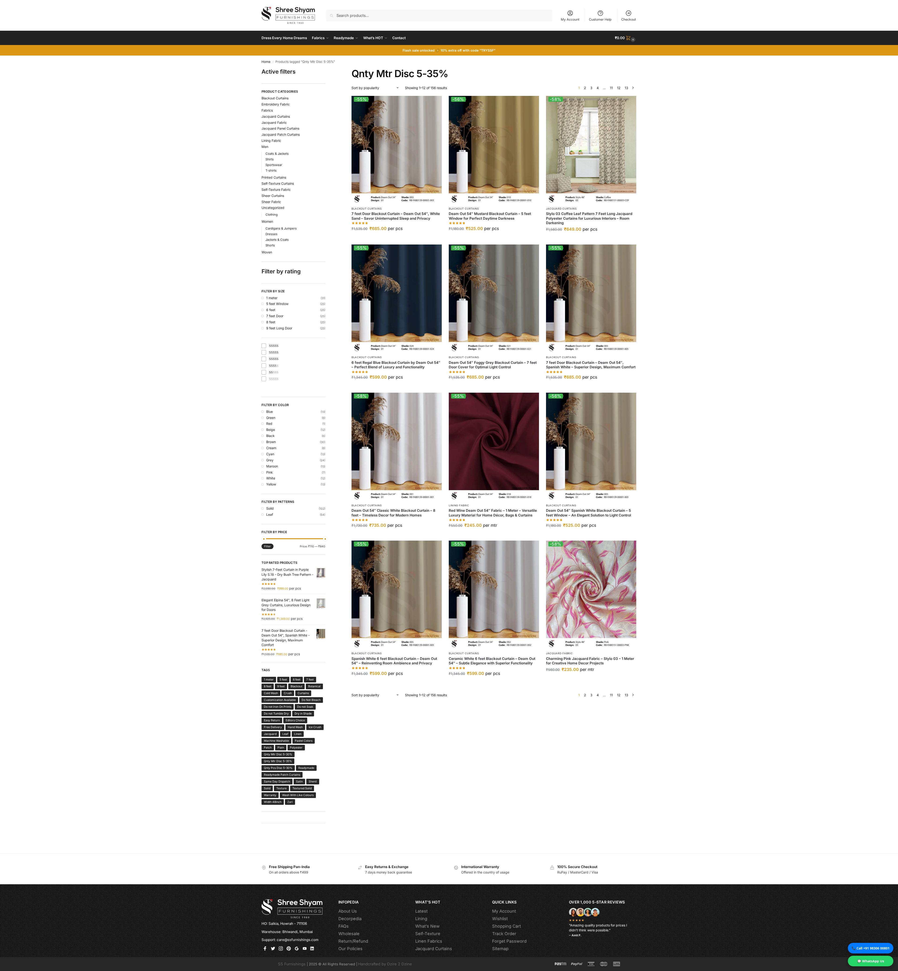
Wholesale (348, 933)
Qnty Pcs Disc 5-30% (278, 768)
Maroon (272, 466)
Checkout (628, 19)
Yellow (271, 484)
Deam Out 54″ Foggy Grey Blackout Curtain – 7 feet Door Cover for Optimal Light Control (493, 364)
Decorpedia (350, 918)
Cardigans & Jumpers (281, 228)
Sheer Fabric (271, 202)
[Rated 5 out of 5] (274, 346)
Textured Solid (302, 788)
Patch (268, 747)
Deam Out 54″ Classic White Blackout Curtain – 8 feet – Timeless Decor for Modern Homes (393, 512)
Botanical (314, 686)
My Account (570, 19)
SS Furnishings (292, 964)
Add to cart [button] (397, 239)
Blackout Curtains (367, 208)
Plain (280, 747)
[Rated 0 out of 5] (274, 379)
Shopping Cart (506, 926)
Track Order (504, 933)
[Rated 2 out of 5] (274, 366)
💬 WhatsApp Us (870, 961)
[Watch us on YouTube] (304, 949)
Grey (269, 460)
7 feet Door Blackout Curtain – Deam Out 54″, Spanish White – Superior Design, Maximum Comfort (591, 364)
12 (619, 88)
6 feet (270, 310)
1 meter (271, 298)
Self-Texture (427, 933)
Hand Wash (295, 727)
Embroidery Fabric (276, 104)
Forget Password (509, 941)
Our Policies (350, 948)
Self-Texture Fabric (276, 190)
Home (266, 62)
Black (270, 436)
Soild (270, 508)
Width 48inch (272, 802)
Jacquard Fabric (559, 653)
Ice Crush (315, 727)
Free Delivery (273, 727)
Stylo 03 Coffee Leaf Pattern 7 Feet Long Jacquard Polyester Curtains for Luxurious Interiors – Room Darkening (589, 218)
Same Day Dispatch (277, 781)
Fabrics (267, 110)
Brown (271, 442)
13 (626, 88)
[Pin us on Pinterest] (288, 949)
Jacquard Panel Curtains (280, 128)
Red (269, 423)
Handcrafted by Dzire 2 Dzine (385, 964)
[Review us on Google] (296, 949)
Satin (299, 781)
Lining (421, 918)
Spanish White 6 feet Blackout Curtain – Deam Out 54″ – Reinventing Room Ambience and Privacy (394, 661)
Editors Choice (295, 720)
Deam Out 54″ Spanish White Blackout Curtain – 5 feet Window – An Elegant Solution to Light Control (588, 512)
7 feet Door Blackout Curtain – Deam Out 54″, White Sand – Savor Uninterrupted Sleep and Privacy (396, 216)
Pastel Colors (303, 740)
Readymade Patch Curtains (282, 774)
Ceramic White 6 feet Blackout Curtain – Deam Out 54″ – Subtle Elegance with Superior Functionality (492, 661)
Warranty (270, 795)
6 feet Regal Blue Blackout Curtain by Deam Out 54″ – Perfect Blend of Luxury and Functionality (396, 364)
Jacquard (270, 734)
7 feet (310, 679)
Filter (267, 546)
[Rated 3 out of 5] (274, 359)
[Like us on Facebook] (265, 949)
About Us (347, 911)
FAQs (343, 926)
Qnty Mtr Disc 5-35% (278, 761)
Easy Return (272, 720)
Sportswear (274, 165)
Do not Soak (305, 706)
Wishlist (500, 918)
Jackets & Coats (277, 239)
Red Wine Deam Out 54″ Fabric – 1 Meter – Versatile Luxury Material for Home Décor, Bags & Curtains (493, 512)
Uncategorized (273, 208)
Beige (270, 430)
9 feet (281, 686)
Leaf (269, 514)
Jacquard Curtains (561, 208)
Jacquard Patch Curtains (281, 134)
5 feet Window (277, 304)
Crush (288, 693)
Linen (297, 734)
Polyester (296, 747)
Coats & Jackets (277, 153)
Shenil (313, 781)
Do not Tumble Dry (276, 713)
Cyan (270, 454)
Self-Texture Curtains (278, 183)
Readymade (306, 768)
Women (267, 221)
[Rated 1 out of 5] (274, 372)
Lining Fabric (459, 505)
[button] (625, 38)
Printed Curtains (274, 177)
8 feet (270, 322)
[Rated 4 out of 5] (274, 352)
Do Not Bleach (311, 700)
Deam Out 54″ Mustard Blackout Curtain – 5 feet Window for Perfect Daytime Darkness (490, 216)
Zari (290, 802)
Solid (267, 788)
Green (270, 418)
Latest (421, 911)
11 (611, 88)
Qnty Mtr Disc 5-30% (278, 754)
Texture (281, 788)
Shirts (270, 159)
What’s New (427, 926)
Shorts (270, 245)
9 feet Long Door (279, 328)
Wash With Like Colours (298, 795)
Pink (269, 472)
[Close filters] (326, 70)
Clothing (272, 214)
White (270, 478)
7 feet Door (274, 316)
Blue (269, 412)
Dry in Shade (303, 713)
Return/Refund (353, 941)
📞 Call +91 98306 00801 (871, 948)
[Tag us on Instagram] (280, 949)
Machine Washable (276, 740)
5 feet (283, 679)
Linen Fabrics (428, 941)
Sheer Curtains (273, 196)
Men (265, 147)
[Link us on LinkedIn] (312, 949)
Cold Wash (271, 693)
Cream (271, 448)
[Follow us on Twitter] (273, 949)
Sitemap (500, 948)
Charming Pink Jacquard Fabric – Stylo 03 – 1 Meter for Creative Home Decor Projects (590, 661)
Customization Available (280, 700)
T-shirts (271, 170)
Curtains (303, 693)
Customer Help (600, 19)
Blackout (296, 686)
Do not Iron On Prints (277, 706)
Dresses (271, 234)
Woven (267, 252)
